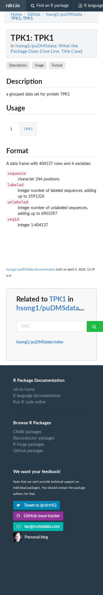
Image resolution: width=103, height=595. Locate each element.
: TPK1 (22, 19)
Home (16, 15)
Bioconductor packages (33, 438)
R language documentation (37, 396)
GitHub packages (28, 451)
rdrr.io (13, 5)
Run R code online (29, 402)
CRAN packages (27, 432)
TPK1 (28, 129)
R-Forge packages (28, 445)
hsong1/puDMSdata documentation (30, 269)
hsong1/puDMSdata (47, 308)
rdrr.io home (24, 390)
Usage (39, 65)
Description (18, 65)
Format (57, 65)
